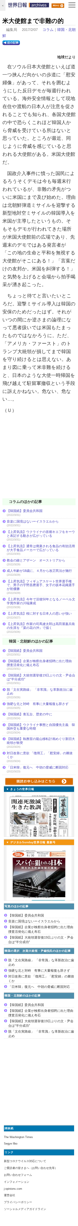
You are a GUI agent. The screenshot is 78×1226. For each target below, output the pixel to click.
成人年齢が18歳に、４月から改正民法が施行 (39, 570)
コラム (48, 30)
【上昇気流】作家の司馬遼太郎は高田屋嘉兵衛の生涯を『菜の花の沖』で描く (41, 626)
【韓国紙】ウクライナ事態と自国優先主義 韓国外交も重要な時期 (41, 726)
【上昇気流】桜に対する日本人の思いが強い (39, 613)
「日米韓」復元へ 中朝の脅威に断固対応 (37, 767)
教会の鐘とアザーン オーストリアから (36, 560)
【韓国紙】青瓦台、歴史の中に (29, 714)
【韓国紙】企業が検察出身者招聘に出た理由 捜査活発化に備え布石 (41, 663)
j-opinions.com (13, 1188)
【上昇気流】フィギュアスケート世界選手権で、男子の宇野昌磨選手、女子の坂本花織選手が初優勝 (41, 585)
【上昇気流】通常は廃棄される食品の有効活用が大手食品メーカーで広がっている (41, 548)
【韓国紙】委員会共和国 (24, 511)
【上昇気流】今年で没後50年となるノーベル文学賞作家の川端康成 (41, 601)
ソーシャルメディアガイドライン (25, 1209)
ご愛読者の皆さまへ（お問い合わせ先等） (30, 1168)
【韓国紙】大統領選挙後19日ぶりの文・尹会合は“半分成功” (41, 677)
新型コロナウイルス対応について (25, 1161)
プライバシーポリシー (18, 1202)
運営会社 (9, 1195)
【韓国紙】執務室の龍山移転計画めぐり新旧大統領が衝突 (41, 741)
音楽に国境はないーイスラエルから (33, 521)
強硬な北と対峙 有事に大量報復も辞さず (37, 704)
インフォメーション (16, 1181)
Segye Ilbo (10, 1143)
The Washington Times (18, 1137)
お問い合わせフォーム (18, 1175)
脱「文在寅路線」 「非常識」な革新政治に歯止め (40, 691)
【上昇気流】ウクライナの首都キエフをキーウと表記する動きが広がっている (41, 533)
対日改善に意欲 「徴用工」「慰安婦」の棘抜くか (40, 755)
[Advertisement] (39, 459)
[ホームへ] (28, 6)
